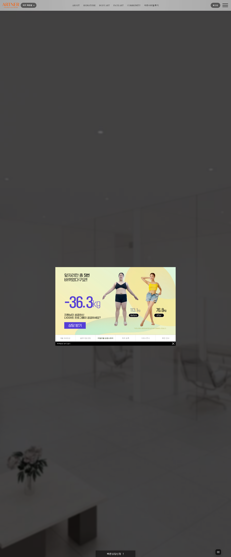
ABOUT (76, 5)
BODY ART (104, 5)
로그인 (215, 5)
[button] (28, 5)
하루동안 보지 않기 (63, 343)
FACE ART (118, 5)
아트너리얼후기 (151, 5)
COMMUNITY (134, 5)
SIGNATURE (89, 5)
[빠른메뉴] (218, 552)
